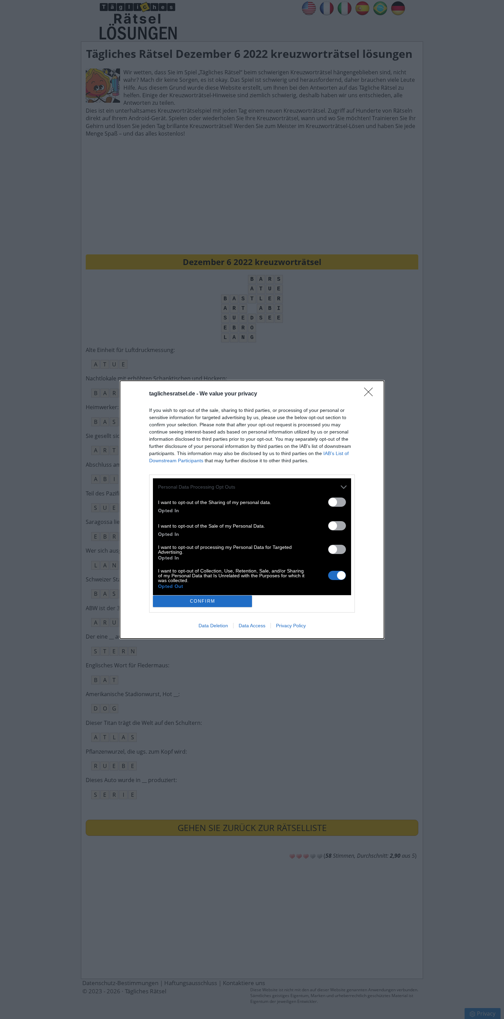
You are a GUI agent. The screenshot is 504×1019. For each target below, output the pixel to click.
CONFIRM (202, 601)
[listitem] (252, 487)
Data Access (252, 625)
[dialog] (252, 510)
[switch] (337, 502)
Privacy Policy (291, 625)
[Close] (370, 394)
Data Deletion (213, 625)
